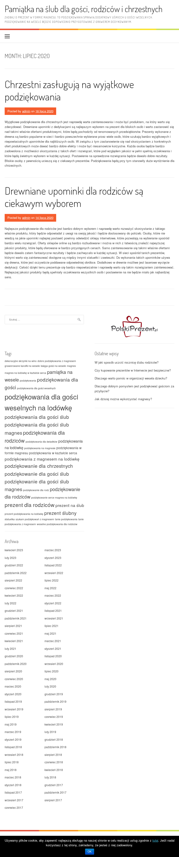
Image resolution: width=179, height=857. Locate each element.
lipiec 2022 (52, 580)
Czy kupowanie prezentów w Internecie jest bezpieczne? (133, 370)
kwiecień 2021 (14, 641)
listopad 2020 (53, 656)
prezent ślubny (60, 512)
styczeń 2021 (53, 648)
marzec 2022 (53, 595)
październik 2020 (16, 664)
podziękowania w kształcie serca (53, 453)
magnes (71, 366)
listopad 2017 (13, 792)
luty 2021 (10, 648)
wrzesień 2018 (14, 755)
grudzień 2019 (54, 694)
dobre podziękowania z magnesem (57, 361)
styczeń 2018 (13, 785)
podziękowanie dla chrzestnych (39, 465)
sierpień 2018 (53, 755)
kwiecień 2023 (14, 550)
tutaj (155, 840)
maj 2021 (50, 633)
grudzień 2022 (14, 565)
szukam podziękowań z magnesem (35, 519)
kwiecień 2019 (54, 724)
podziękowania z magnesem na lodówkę (42, 459)
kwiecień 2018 (54, 770)
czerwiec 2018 (54, 762)
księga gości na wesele (53, 366)
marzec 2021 (53, 641)
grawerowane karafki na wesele (22, 366)
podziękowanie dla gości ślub (37, 473)
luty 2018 (50, 777)
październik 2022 (16, 573)
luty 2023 (10, 558)
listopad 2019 (13, 701)
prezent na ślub (69, 505)
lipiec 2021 (52, 626)
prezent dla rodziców (30, 505)
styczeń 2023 (53, 558)
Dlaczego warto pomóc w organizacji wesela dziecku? (131, 378)
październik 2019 (55, 701)
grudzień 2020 (14, 656)
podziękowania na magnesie (39, 448)
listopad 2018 (13, 747)
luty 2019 (50, 732)
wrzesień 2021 (54, 618)
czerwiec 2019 (54, 717)
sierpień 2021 (13, 626)
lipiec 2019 (12, 717)
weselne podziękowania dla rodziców (57, 524)
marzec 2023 (53, 550)
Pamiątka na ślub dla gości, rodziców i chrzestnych (83, 8)
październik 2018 (55, 747)
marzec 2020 (13, 686)
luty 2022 (10, 603)
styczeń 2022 (53, 603)
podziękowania (28, 380)
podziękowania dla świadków (41, 441)
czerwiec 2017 (14, 807)
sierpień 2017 (53, 800)
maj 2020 (50, 679)
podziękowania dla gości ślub (37, 416)
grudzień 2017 (54, 785)
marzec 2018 (13, 777)
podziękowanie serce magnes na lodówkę (54, 497)
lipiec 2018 (12, 762)
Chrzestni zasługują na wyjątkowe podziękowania (69, 90)
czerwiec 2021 (14, 633)
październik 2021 (16, 618)
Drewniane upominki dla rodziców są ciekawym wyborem (74, 196)
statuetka (10, 519)
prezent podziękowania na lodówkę (24, 514)
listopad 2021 (53, 611)
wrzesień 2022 (54, 573)
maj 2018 (11, 770)
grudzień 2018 (54, 739)
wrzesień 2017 (14, 800)
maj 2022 (50, 588)
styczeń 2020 (13, 694)
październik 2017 (55, 792)
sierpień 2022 (13, 580)
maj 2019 (11, 724)
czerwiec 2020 (14, 679)
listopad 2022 (53, 565)
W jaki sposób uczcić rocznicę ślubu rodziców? (126, 362)
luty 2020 (50, 686)
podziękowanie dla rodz (36, 490)
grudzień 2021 (14, 611)
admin (26, 111)
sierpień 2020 (13, 671)
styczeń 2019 (13, 739)
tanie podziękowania (66, 519)
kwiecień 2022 (14, 595)
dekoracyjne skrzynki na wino (21, 361)
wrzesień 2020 (54, 664)
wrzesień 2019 (14, 709)
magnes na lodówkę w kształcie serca (25, 373)
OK (90, 851)
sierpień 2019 (53, 709)
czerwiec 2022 (14, 588)
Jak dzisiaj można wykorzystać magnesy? (123, 399)
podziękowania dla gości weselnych (36, 388)
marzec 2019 (13, 732)
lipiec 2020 (52, 671)
